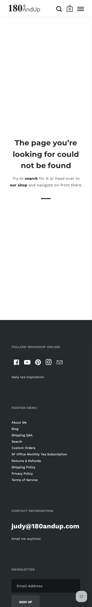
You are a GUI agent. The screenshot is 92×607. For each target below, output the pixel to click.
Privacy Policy (22, 473)
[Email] (59, 363)
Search (17, 441)
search (31, 178)
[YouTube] (27, 363)
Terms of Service (25, 480)
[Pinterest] (38, 363)
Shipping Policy (23, 467)
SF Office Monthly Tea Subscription (39, 454)
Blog (15, 429)
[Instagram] (49, 363)
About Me (19, 422)
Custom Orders (23, 448)
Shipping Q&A (22, 435)
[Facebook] (16, 363)
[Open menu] (80, 8)
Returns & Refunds (26, 461)
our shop (18, 185)
